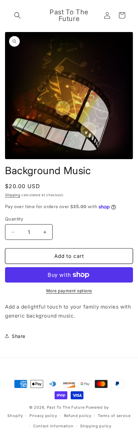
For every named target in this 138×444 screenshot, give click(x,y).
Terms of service (114, 415)
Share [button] (18, 336)
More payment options (69, 290)
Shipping (12, 195)
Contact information (53, 426)
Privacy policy (43, 415)
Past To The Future (66, 407)
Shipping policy (96, 426)
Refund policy (77, 415)
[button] (17, 15)
